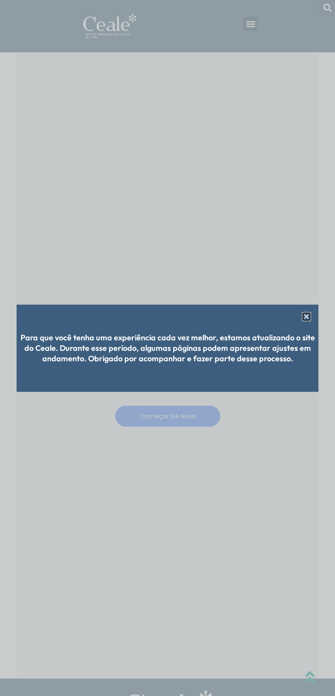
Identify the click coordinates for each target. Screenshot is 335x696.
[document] (167, 348)
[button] (306, 316)
